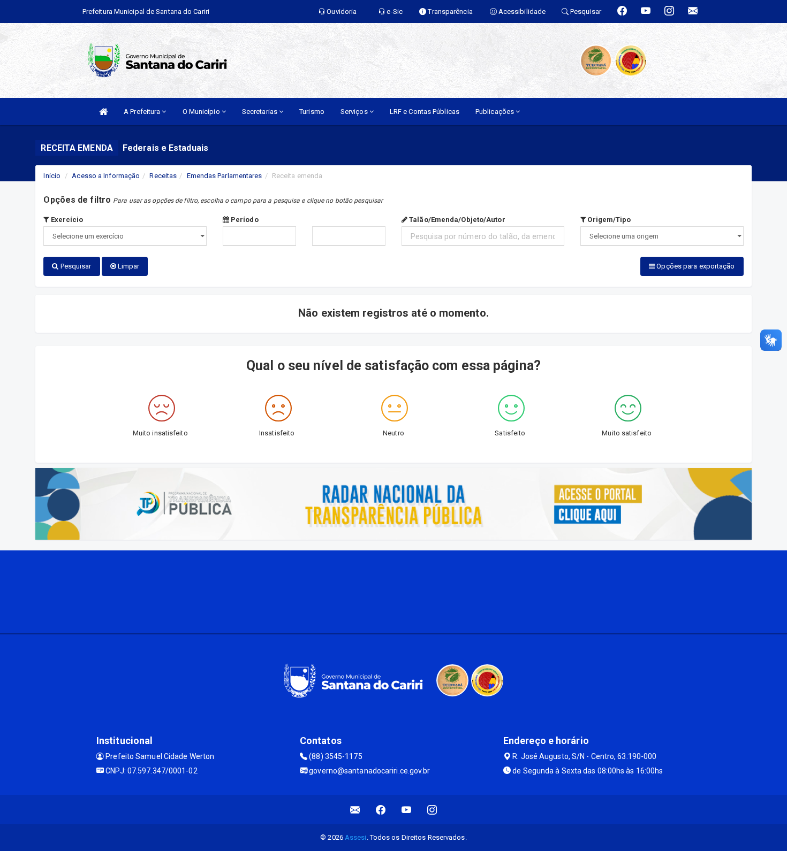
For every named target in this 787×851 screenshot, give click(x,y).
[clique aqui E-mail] (355, 809)
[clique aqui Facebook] (381, 809)
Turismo (311, 112)
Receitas (163, 176)
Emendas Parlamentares (224, 176)
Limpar (128, 266)
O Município (202, 112)
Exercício (66, 220)
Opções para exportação (695, 266)
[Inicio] (103, 111)
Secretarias (260, 112)
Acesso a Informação (106, 176)
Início (51, 176)
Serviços (354, 112)
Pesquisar (75, 266)
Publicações (495, 112)
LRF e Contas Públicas (424, 112)
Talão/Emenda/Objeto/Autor (456, 220)
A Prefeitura (143, 112)
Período (244, 220)
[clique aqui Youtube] (406, 809)
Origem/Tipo (608, 220)
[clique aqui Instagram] (432, 809)
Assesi (356, 837)
